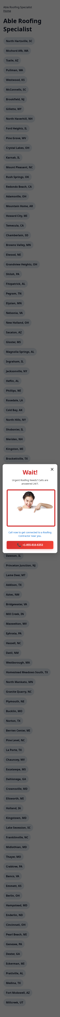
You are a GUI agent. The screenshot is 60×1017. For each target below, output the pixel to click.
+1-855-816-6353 (30, 545)
